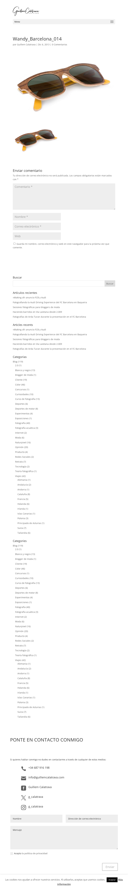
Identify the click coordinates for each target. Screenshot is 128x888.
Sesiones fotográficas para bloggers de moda (36, 307)
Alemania (22, 479)
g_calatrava (35, 797)
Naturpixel (20, 442)
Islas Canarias (24, 513)
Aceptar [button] (112, 879)
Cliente (18, 379)
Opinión (19, 447)
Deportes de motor (25, 408)
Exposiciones (22, 418)
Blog (15, 361)
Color (18, 384)
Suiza (20, 527)
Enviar (110, 867)
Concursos (20, 389)
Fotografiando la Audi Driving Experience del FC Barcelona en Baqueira (50, 302)
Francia (21, 499)
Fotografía (20, 423)
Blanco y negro (23, 370)
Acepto (30, 853)
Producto (20, 451)
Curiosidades (22, 394)
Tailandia (22, 532)
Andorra (21, 489)
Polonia (21, 518)
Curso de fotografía (25, 398)
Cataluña (22, 494)
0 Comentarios (59, 44)
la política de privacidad (34, 853)
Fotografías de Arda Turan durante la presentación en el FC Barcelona (49, 316)
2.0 (16, 365)
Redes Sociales (23, 456)
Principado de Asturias (29, 523)
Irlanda (21, 508)
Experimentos (22, 413)
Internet (19, 432)
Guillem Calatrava (26, 44)
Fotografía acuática (25, 427)
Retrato (19, 461)
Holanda (21, 503)
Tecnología (20, 466)
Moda (18, 437)
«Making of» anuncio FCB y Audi (29, 297)
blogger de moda (24, 374)
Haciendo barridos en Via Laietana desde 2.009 (37, 311)
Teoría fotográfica (24, 471)
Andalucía (22, 484)
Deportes (20, 403)
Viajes (18, 476)
